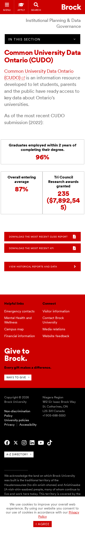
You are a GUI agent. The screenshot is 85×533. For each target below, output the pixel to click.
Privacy (9, 424)
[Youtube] (41, 443)
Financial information (19, 336)
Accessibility (28, 424)
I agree (43, 524)
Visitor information (56, 311)
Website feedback (55, 336)
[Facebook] (7, 443)
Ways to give (16, 377)
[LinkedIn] (32, 443)
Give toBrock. (17, 354)
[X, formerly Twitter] (15, 443)
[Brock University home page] (71, 7)
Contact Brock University (53, 320)
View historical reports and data (33, 266)
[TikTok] (49, 443)
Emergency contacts (19, 311)
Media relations (53, 329)
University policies (16, 420)
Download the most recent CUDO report (38, 236)
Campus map (14, 329)
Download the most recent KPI (31, 248)
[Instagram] (24, 443)
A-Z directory (17, 454)
